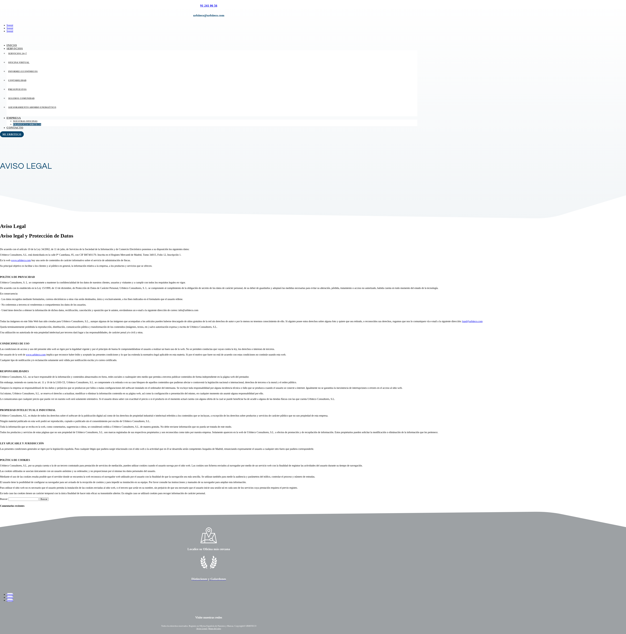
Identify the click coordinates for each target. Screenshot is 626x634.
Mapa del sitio (214, 628)
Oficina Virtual (19, 62)
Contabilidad (17, 80)
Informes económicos (23, 71)
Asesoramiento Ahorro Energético (32, 107)
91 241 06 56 (208, 5)
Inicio (12, 45)
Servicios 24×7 (17, 53)
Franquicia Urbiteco (27, 124)
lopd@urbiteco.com (472, 321)
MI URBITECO (11, 134)
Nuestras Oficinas (25, 121)
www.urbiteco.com (21, 260)
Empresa (14, 117)
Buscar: (4, 499)
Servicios (15, 48)
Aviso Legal (201, 628)
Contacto (15, 127)
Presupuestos (17, 89)
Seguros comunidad (21, 98)
